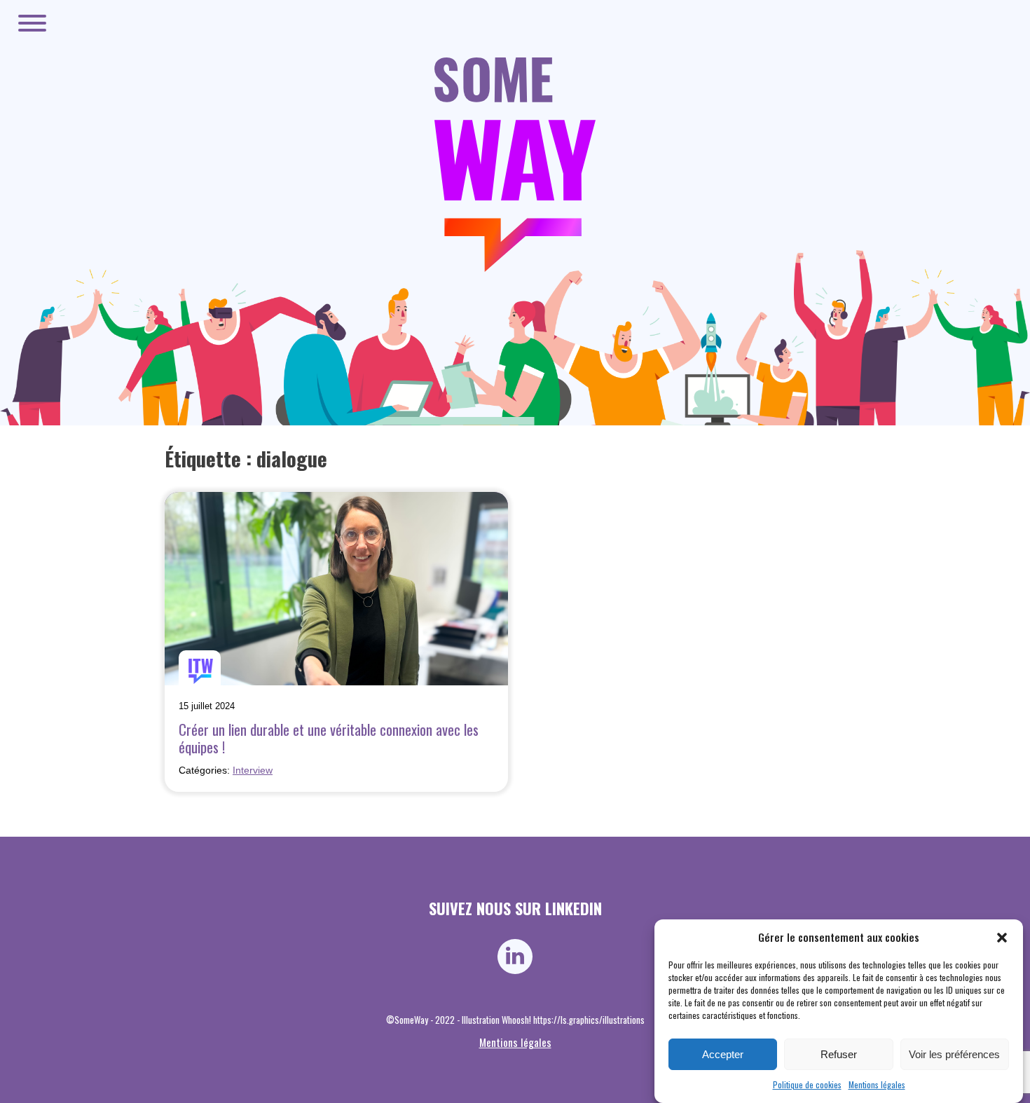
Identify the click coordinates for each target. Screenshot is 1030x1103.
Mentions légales (877, 1084)
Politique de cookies (807, 1084)
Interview (253, 770)
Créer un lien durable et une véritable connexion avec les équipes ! (329, 738)
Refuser (838, 1055)
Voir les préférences (954, 1055)
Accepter (722, 1055)
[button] (1002, 938)
